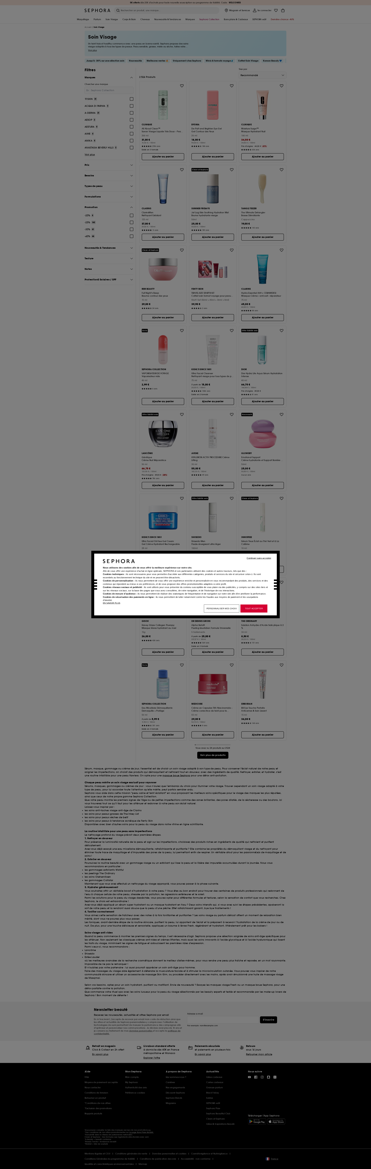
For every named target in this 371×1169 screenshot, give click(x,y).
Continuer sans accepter (259, 558)
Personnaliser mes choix (222, 608)
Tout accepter (254, 608)
